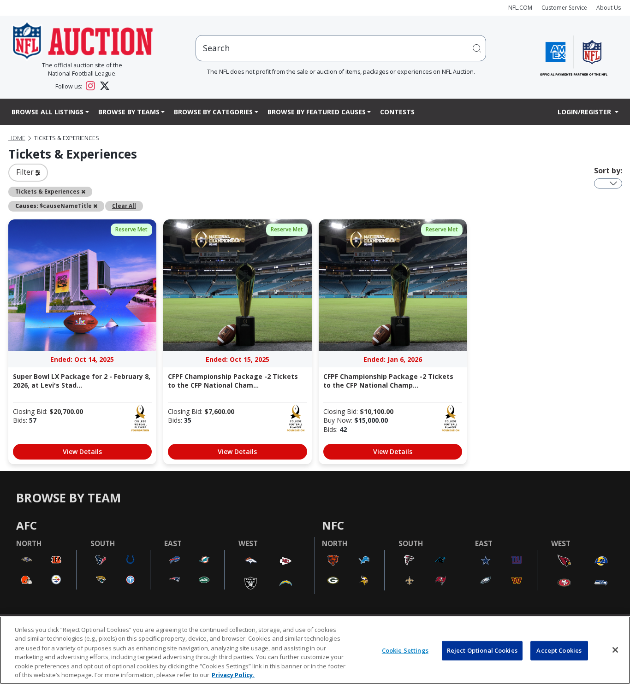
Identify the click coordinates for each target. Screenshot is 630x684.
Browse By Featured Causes (316, 111)
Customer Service (564, 8)
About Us (608, 8)
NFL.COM (520, 8)
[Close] (615, 650)
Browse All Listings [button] (47, 111)
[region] (315, 650)
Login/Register (585, 111)
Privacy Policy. (233, 674)
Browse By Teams (129, 111)
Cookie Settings (405, 650)
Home (16, 138)
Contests (397, 111)
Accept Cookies (559, 650)
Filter (26, 172)
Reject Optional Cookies (482, 650)
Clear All (124, 205)
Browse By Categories (213, 111)
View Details (82, 451)
